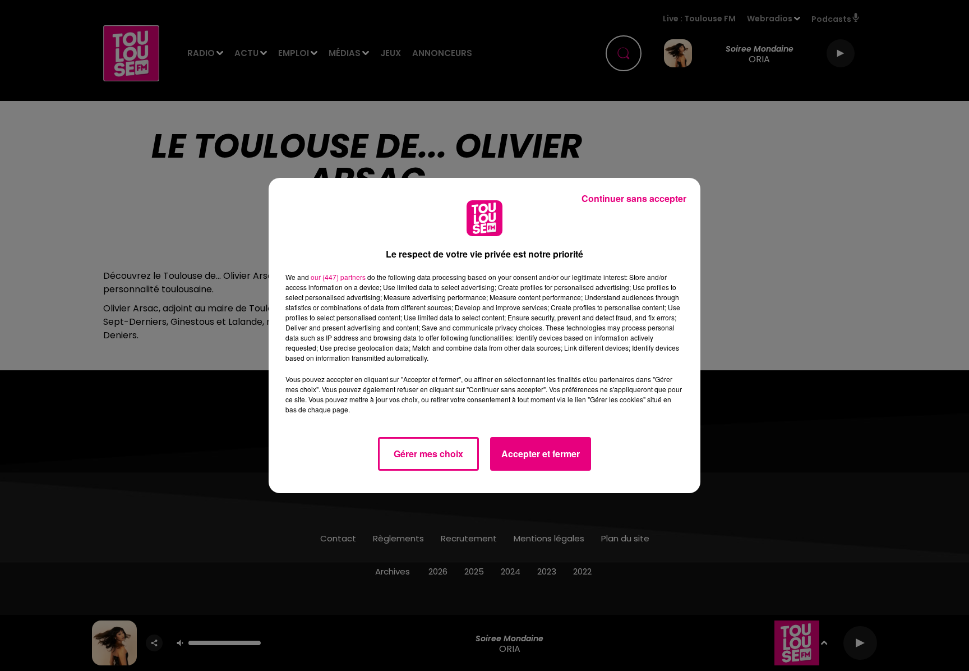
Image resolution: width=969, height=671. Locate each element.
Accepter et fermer (540, 453)
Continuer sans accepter (634, 198)
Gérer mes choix (428, 453)
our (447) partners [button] (338, 277)
